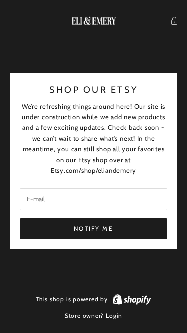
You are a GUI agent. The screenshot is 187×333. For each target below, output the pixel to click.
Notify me (93, 228)
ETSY (124, 89)
